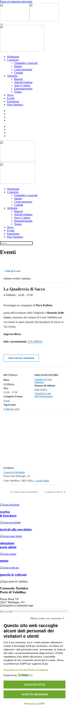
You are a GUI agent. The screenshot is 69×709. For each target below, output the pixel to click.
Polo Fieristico (15, 104)
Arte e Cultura (22, 85)
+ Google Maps (41, 480)
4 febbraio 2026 (11, 409)
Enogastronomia (23, 88)
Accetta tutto (34, 684)
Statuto (18, 66)
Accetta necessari (34, 694)
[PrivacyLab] (25, 675)
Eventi (10, 98)
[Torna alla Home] (29, 20)
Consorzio (13, 59)
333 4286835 (35, 341)
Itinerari (18, 79)
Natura (18, 91)
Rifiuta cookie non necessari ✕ (47, 618)
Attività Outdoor (23, 82)
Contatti (18, 72)
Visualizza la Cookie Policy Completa (26, 669)
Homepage (13, 56)
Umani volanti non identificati (25, 492)
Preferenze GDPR (34, 703)
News (10, 95)
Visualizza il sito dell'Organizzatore (43, 395)
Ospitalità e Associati (26, 63)
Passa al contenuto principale (16, 1)
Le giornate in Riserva (54, 492)
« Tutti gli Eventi (12, 271)
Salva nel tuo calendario (21, 358)
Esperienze (13, 101)
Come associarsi (23, 69)
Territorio (12, 75)
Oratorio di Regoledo (14, 472)
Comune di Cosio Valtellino (43, 381)
